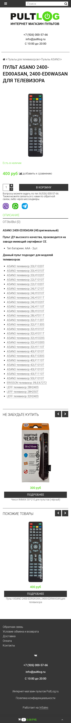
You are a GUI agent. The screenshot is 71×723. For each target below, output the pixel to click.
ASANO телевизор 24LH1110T (25, 306)
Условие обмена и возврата (21, 631)
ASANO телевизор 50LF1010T (25, 378)
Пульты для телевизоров (23, 59)
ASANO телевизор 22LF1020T (25, 284)
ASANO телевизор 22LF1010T (25, 279)
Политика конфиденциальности (35, 698)
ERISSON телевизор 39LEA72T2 (27, 382)
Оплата (7, 640)
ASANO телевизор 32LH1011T (25, 333)
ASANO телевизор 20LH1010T (25, 270)
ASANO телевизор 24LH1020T (25, 302)
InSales (43, 707)
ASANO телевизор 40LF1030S (25, 356)
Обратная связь (13, 627)
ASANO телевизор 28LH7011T (25, 315)
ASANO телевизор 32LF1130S (25, 324)
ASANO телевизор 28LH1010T (25, 311)
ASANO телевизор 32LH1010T (25, 329)
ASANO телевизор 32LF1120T (25, 320)
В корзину (43, 187)
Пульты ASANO (50, 59)
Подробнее (35, 494)
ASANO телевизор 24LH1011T (25, 297)
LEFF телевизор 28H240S (23, 387)
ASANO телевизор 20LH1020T (25, 275)
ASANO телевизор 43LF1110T (25, 373)
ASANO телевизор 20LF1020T (25, 266)
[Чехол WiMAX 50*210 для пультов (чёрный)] (35, 452)
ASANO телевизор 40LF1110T (25, 360)
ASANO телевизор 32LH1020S (25, 338)
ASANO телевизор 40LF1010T (25, 351)
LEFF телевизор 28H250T (22, 391)
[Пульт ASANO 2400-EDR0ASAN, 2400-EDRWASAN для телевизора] (35, 551)
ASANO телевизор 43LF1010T (25, 369)
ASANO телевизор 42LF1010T (25, 364)
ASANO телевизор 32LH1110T (25, 347)
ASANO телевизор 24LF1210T (25, 288)
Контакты (9, 645)
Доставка (9, 636)
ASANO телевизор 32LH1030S (25, 342)
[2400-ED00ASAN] (35, 125)
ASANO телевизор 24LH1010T (25, 293)
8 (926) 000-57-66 (49, 193)
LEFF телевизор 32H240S (23, 396)
